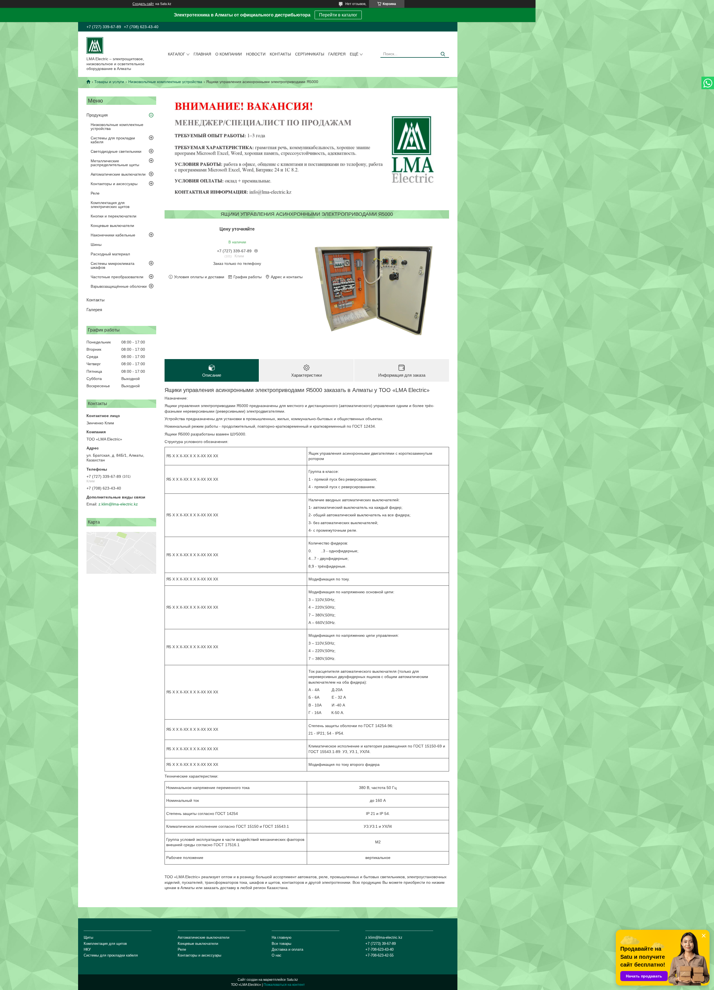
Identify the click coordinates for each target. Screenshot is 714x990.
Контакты (280, 54)
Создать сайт (143, 4)
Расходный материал (110, 254)
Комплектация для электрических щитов (110, 204)
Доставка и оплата (287, 949)
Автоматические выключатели (118, 174)
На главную (281, 937)
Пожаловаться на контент (284, 985)
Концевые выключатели (112, 225)
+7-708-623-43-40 (379, 949)
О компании (228, 54)
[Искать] (442, 54)
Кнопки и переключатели (113, 216)
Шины (96, 244)
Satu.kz (292, 980)
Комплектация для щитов (105, 943)
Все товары (281, 943)
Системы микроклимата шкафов (112, 265)
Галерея (337, 54)
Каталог (176, 54)
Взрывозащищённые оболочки (119, 286)
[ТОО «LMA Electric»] (94, 45)
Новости (256, 54)
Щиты (88, 937)
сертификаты (309, 54)
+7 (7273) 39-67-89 (380, 943)
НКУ (87, 949)
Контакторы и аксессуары (114, 183)
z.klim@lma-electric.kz (118, 504)
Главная (202, 54)
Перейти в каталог (338, 15)
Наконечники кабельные (113, 235)
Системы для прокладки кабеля (113, 140)
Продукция (97, 115)
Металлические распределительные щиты (115, 163)
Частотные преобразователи (117, 277)
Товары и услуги (109, 82)
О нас (276, 955)
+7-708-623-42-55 (379, 955)
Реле (95, 193)
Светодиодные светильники (116, 151)
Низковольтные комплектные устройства (165, 82)
